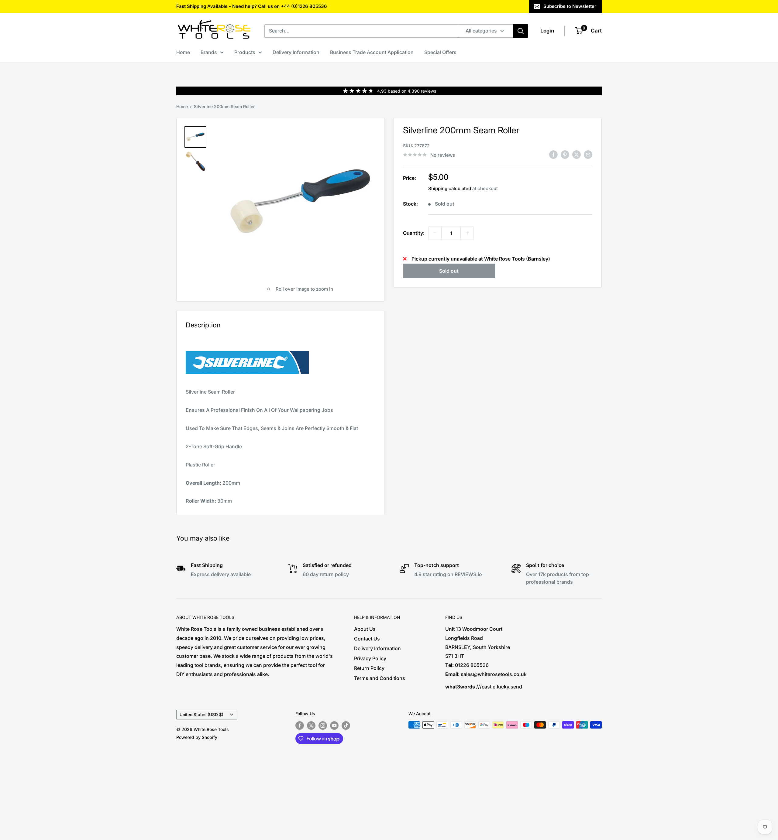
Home (183, 52)
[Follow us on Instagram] (322, 725)
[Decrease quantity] (435, 233)
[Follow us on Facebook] (299, 725)
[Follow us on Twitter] (311, 725)
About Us (365, 629)
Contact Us (367, 639)
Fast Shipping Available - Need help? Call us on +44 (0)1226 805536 (251, 6)
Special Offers (440, 52)
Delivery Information (296, 52)
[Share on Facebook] (553, 154)
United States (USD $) (201, 714)
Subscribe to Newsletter (569, 6)
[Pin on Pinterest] (565, 154)
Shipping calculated (449, 188)
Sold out (449, 271)
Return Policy (369, 668)
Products (244, 52)
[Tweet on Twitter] (576, 154)
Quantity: (414, 233)
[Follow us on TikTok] (346, 725)
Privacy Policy (370, 658)
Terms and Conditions (379, 678)
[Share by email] (588, 154)
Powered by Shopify (196, 737)
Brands (209, 52)
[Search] (520, 31)
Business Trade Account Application (372, 52)
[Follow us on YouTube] (334, 725)
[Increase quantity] (467, 233)
